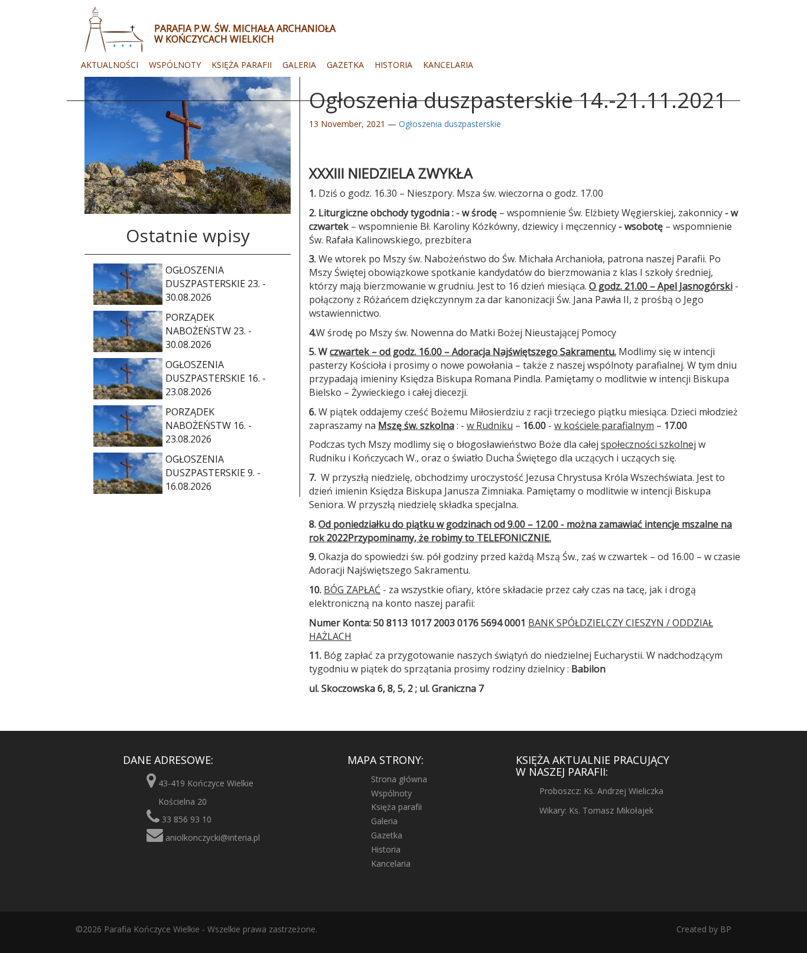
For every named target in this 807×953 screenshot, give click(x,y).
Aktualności (109, 64)
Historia (393, 64)
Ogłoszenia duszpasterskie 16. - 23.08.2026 (215, 378)
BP (724, 929)
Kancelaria (448, 64)
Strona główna (399, 779)
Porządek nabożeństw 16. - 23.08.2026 (208, 425)
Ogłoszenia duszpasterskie (450, 123)
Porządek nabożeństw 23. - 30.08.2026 (208, 331)
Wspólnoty (175, 64)
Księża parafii (241, 64)
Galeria (299, 64)
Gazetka (345, 64)
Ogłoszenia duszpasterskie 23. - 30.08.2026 (215, 284)
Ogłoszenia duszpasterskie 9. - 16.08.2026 (213, 473)
